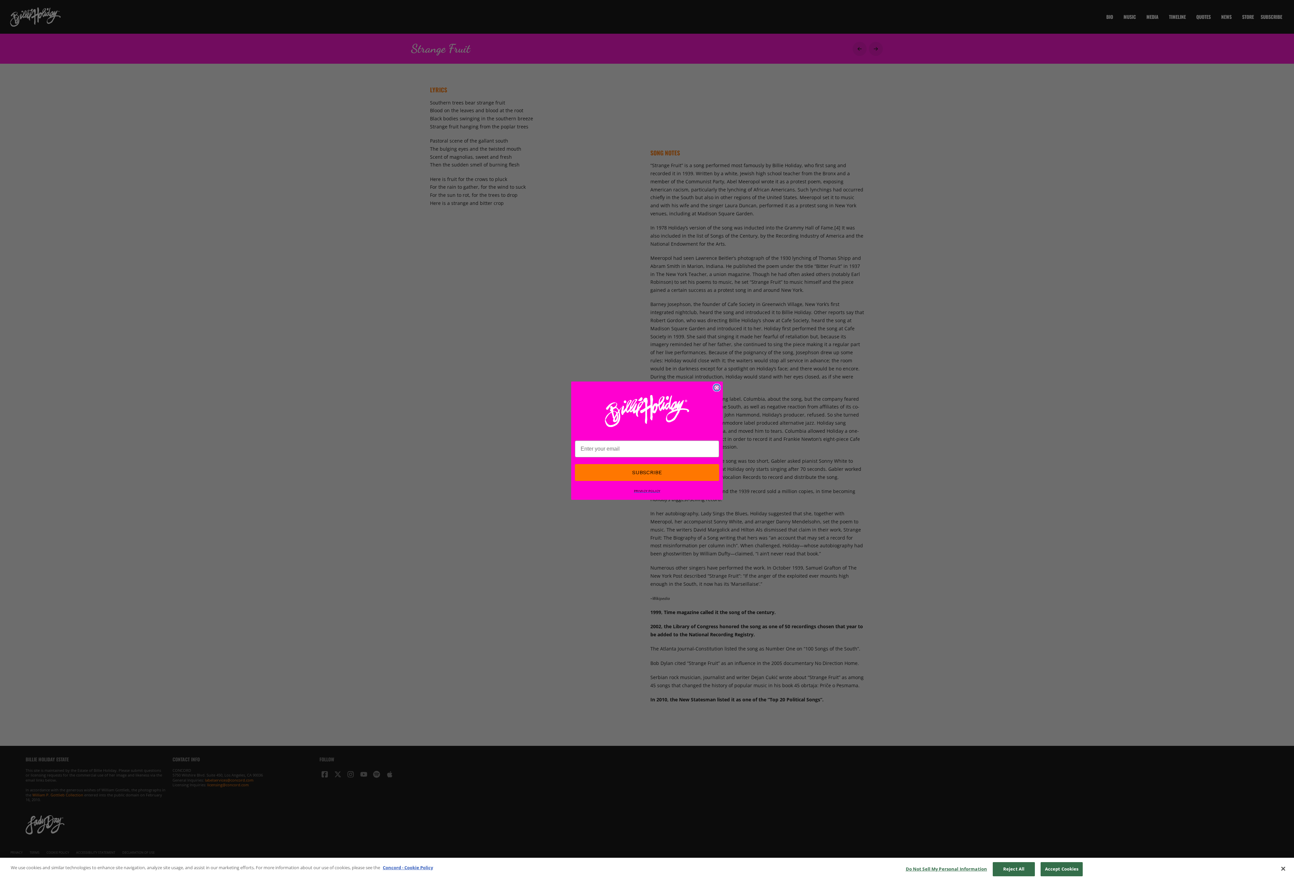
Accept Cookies (1062, 869)
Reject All (1013, 869)
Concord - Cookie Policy (408, 867)
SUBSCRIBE (647, 472)
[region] (647, 869)
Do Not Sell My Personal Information (946, 869)
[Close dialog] (716, 387)
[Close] (1283, 868)
